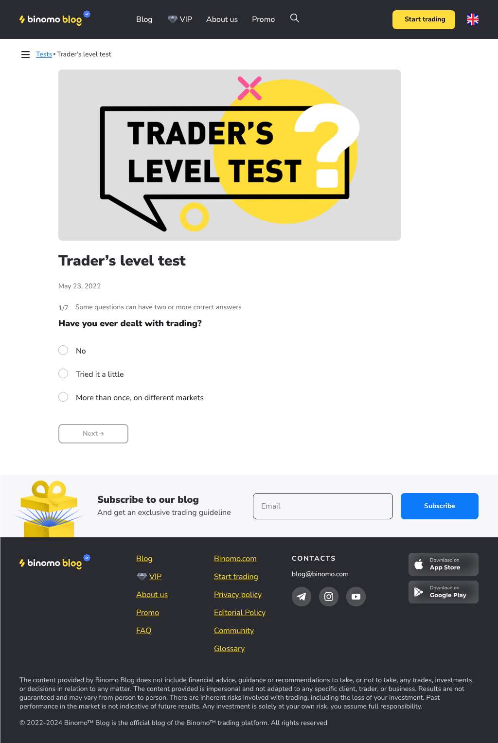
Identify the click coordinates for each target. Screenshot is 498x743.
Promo (263, 19)
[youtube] (356, 596)
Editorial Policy (240, 612)
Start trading (425, 19)
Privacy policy (238, 594)
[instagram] (328, 596)
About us (222, 19)
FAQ (144, 630)
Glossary (229, 648)
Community (234, 630)
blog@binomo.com (320, 574)
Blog (144, 19)
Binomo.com (235, 558)
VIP (186, 19)
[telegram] (301, 596)
